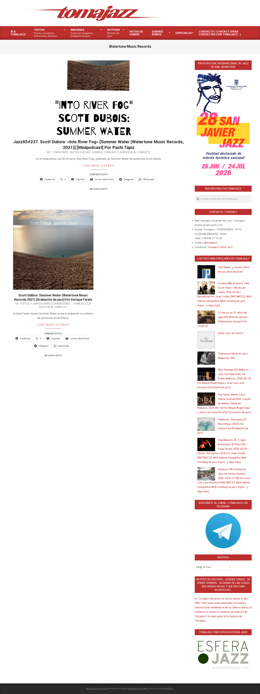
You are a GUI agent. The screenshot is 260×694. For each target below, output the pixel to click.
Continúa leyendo (98, 165)
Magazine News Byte (138, 688)
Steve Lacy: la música (230, 333)
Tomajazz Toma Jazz (220, 247)
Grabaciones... (62, 303)
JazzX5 (74, 152)
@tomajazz (211, 242)
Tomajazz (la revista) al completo (127, 152)
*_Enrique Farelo (41, 303)
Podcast (85, 152)
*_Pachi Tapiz (59, 152)
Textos (25, 303)
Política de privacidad (97, 688)
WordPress (168, 688)
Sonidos (97, 152)
